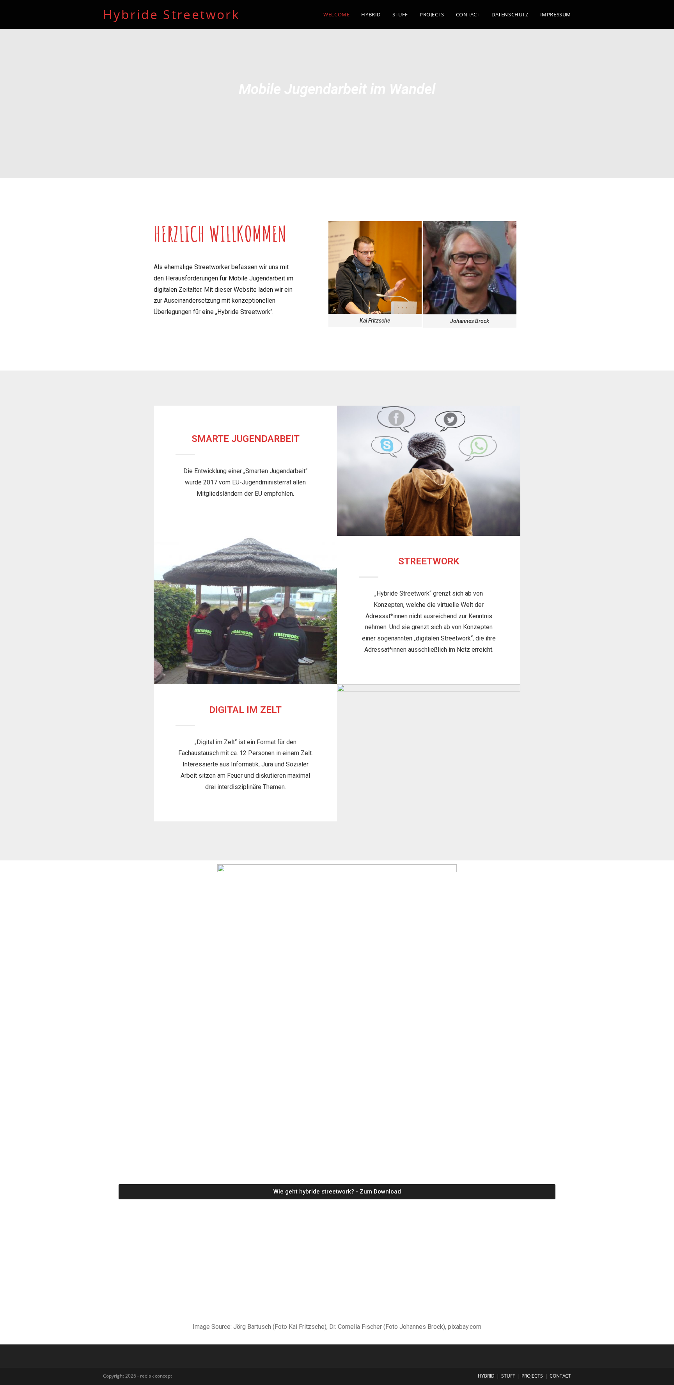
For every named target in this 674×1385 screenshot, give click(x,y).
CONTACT (560, 1376)
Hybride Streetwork (171, 14)
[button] (161, 610)
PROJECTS (532, 1376)
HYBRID (486, 1376)
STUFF (508, 1376)
